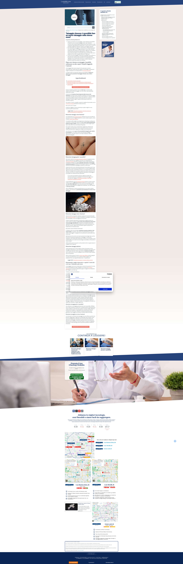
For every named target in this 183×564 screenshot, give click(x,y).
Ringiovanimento (88, 2)
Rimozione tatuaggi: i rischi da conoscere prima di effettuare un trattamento (79, 111)
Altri (104, 2)
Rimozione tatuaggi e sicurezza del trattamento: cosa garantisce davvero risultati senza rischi (108, 34)
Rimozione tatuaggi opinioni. (106, 25)
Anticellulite (94, 2)
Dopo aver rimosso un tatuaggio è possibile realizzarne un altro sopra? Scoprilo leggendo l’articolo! (108, 18)
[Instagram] (76, 411)
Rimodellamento (99, 2)
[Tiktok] (82, 411)
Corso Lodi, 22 (108, 448)
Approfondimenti (104, 20)
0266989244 (79, 558)
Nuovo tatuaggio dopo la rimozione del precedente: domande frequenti (109, 30)
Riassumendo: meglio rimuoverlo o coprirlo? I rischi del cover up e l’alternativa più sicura (107, 27)
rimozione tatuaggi (87, 70)
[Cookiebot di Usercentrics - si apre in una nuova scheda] (108, 274)
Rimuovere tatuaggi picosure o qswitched (108, 37)
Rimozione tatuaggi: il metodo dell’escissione (83, 260)
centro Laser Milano (74, 119)
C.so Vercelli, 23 (108, 445)
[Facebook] (74, 411)
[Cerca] (93, 27)
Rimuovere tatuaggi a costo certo (107, 36)
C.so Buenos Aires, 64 (110, 442)
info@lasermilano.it (105, 557)
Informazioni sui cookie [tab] (106, 277)
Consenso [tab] (77, 277)
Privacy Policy (99, 558)
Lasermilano (108, 2)
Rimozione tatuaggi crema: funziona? (108, 24)
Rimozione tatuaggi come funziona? (107, 21)
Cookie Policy (104, 558)
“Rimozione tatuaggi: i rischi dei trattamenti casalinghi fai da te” (79, 178)
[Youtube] (79, 411)
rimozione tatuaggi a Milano (81, 159)
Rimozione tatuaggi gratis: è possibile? (108, 22)
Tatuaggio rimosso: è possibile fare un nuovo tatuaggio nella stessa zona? (108, 15)
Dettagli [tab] (91, 277)
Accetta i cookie (105, 289)
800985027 (87, 558)
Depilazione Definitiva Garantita (79, 2)
